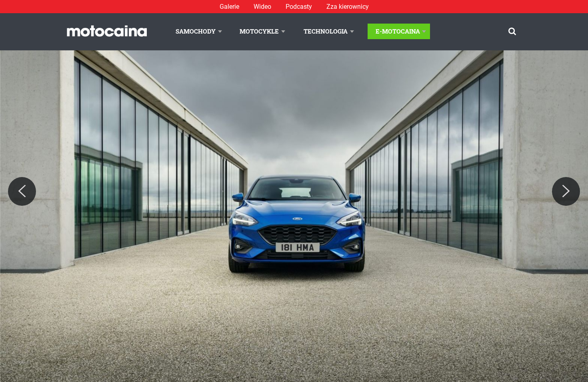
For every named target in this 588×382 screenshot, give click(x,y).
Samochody (196, 31)
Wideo (262, 6)
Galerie (229, 6)
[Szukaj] (512, 31)
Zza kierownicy (347, 6)
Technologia (326, 31)
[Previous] (22, 191)
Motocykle (259, 31)
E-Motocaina (398, 31)
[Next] (566, 191)
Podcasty (299, 6)
